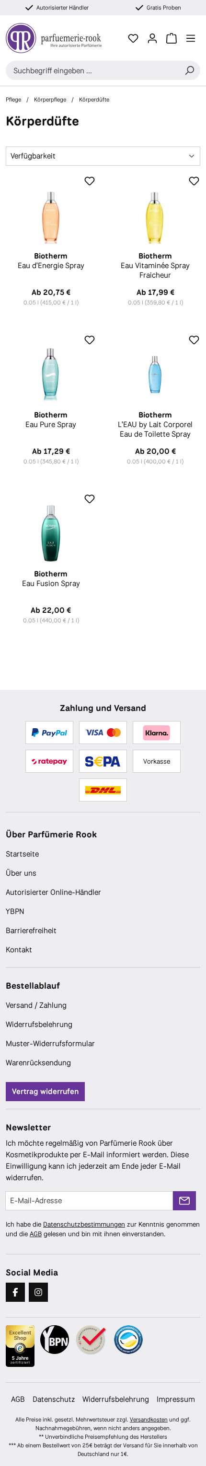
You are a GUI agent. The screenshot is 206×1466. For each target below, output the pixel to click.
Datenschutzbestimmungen (84, 1224)
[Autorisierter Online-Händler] (91, 1340)
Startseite (22, 854)
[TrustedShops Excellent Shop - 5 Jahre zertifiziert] (20, 1346)
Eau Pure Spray (50, 419)
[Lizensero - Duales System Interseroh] (128, 1339)
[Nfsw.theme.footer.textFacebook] (15, 1292)
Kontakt (19, 950)
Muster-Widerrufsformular (50, 1043)
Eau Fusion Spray (51, 578)
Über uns (21, 873)
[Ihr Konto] (152, 38)
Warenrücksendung (38, 1063)
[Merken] (89, 181)
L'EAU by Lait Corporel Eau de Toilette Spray (155, 424)
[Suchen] (189, 70)
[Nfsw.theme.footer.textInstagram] (38, 1292)
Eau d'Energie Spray (51, 261)
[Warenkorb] (171, 38)
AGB (36, 1233)
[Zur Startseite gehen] (59, 38)
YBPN (15, 911)
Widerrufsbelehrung (39, 1024)
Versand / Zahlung (36, 1005)
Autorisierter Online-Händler (53, 892)
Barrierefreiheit (31, 930)
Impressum (176, 1399)
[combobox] (92, 70)
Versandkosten (149, 1419)
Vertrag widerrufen (45, 1091)
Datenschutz (54, 1399)
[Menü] (190, 38)
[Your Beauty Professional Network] (54, 1339)
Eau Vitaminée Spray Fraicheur (155, 265)
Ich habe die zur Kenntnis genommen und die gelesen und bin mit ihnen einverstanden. (103, 1229)
